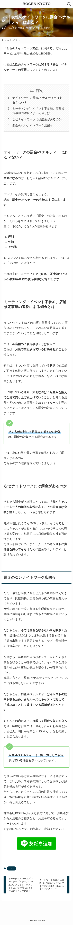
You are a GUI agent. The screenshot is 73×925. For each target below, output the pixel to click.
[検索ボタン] (69, 4)
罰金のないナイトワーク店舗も (32, 125)
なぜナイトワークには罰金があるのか (36, 119)
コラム (9, 28)
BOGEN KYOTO (37, 4)
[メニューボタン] (4, 4)
